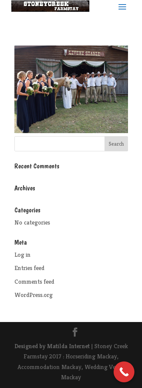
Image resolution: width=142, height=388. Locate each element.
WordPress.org (33, 295)
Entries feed (29, 268)
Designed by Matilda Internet (52, 346)
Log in (22, 255)
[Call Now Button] (124, 371)
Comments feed (34, 282)
